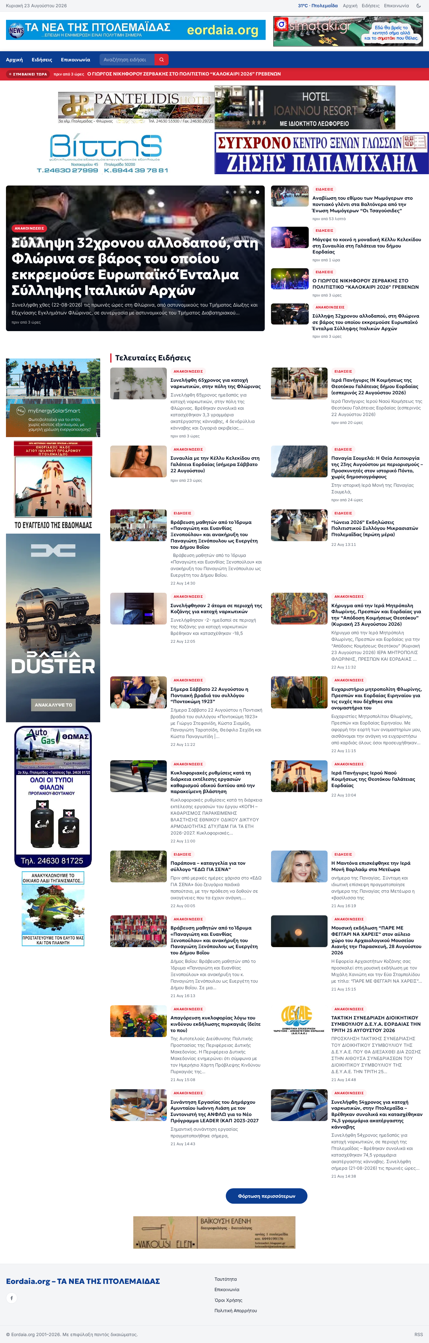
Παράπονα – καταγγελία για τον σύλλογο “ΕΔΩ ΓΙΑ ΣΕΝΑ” (208, 866)
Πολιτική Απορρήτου (236, 1310)
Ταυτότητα (226, 1279)
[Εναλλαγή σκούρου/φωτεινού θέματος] (418, 5)
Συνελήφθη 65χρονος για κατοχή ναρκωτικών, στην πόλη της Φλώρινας (216, 383)
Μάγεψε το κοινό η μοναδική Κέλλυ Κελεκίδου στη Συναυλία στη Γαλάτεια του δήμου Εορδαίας (366, 245)
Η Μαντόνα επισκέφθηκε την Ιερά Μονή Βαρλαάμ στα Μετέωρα (370, 866)
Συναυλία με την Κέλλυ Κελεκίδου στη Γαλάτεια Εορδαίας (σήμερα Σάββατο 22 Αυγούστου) (215, 464)
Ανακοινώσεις (330, 307)
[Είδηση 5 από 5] (257, 192)
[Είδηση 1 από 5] (227, 192)
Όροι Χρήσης (228, 1300)
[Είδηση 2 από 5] (235, 192)
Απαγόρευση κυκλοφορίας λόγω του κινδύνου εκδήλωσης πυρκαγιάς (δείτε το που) (216, 1024)
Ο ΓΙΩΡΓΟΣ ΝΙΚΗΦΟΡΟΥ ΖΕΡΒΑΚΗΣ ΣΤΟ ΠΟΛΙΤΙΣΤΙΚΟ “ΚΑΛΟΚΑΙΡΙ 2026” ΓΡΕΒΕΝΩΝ (365, 284)
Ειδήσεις (371, 5)
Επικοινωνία (396, 5)
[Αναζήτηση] (162, 59)
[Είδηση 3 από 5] (242, 192)
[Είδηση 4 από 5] (250, 192)
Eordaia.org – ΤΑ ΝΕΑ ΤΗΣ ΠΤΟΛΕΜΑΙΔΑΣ (83, 1281)
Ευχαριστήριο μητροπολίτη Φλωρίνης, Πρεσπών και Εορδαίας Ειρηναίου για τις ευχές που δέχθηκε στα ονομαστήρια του (376, 698)
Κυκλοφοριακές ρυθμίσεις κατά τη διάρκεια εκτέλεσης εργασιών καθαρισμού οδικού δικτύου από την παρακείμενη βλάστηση (213, 782)
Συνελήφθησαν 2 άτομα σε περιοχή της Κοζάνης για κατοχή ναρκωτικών (216, 608)
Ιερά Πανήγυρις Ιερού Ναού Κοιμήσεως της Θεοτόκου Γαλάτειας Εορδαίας (373, 779)
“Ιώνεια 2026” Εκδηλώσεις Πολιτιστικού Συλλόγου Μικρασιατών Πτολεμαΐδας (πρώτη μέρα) (374, 528)
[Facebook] (11, 1298)
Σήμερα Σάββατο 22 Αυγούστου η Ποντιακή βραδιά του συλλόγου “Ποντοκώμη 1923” (209, 695)
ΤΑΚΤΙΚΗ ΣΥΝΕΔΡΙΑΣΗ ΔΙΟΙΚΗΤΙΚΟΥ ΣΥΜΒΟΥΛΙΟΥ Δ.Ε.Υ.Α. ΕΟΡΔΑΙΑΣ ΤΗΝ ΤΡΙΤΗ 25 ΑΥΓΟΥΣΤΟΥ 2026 (376, 1024)
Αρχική (350, 5)
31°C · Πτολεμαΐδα (318, 5)
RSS (419, 1334)
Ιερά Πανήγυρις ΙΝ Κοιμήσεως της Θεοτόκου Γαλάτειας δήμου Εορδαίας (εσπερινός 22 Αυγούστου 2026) (374, 386)
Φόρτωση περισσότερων (267, 1196)
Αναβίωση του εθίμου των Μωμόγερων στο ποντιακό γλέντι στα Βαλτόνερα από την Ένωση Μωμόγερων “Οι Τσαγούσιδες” (362, 204)
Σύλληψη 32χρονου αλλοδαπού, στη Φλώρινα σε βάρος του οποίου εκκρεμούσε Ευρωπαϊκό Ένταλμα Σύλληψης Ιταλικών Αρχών (231, 74)
